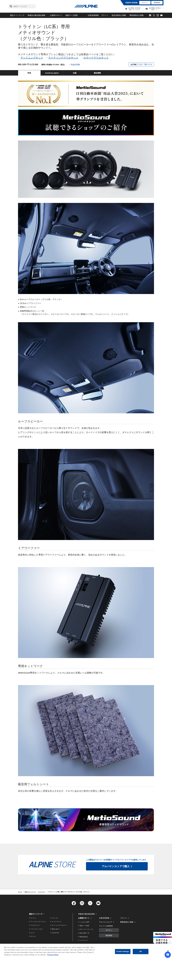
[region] (86, 951)
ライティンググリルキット (63, 57)
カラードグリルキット (96, 57)
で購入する (147, 64)
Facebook (150, 15)
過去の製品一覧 (84, 933)
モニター (33, 936)
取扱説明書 (75, 65)
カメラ (32, 932)
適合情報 (97, 73)
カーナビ (33, 918)
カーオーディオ (56, 921)
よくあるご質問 (84, 922)
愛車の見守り (56, 929)
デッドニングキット (32, 57)
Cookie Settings (122, 951)
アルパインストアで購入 (116, 866)
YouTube (161, 15)
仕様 (74, 73)
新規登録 (157, 3)
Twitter (153, 15)
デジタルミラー (35, 925)
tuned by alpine (52, 73)
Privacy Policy (53, 955)
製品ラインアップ (17, 15)
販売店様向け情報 (119, 15)
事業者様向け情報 (136, 15)
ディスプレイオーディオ (38, 921)
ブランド (104, 15)
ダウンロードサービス (86, 929)
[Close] (168, 951)
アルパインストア (105, 922)
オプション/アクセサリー (59, 925)
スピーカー (55, 918)
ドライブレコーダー (36, 929)
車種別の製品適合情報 (36, 15)
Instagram (157, 15)
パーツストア (83, 940)
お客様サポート (56, 15)
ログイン (145, 3)
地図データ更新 (71, 15)
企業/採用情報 (93, 15)
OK (140, 951)
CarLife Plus (55, 932)
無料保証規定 (83, 937)
